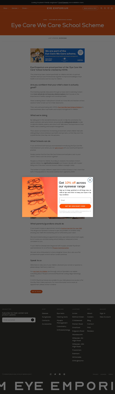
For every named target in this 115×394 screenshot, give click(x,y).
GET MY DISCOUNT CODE (75, 206)
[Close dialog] (90, 180)
